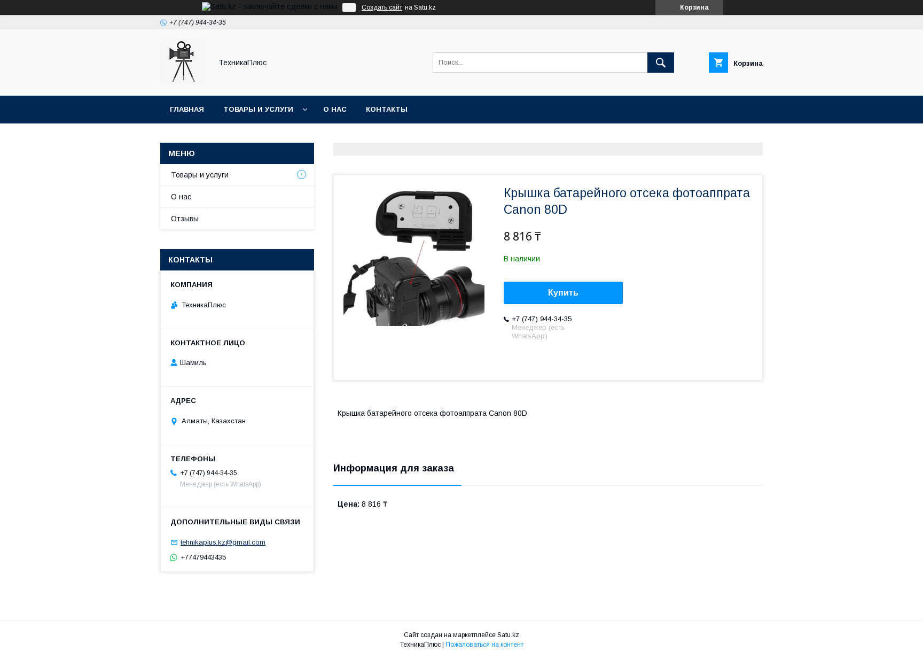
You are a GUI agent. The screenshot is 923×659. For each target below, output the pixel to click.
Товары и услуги (258, 109)
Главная (187, 109)
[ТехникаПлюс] (183, 81)
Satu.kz (508, 635)
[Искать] (660, 62)
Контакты (387, 109)
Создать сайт (382, 7)
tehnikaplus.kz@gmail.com (223, 542)
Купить (563, 292)
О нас (335, 109)
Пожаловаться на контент (484, 644)
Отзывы (185, 218)
